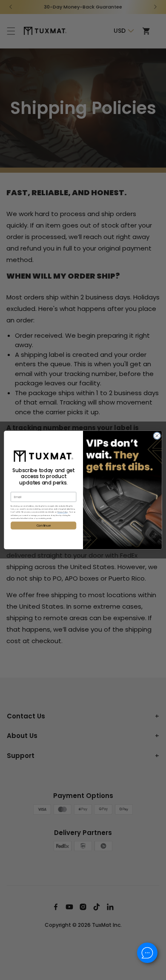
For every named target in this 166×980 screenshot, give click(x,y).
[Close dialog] (157, 435)
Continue (44, 525)
